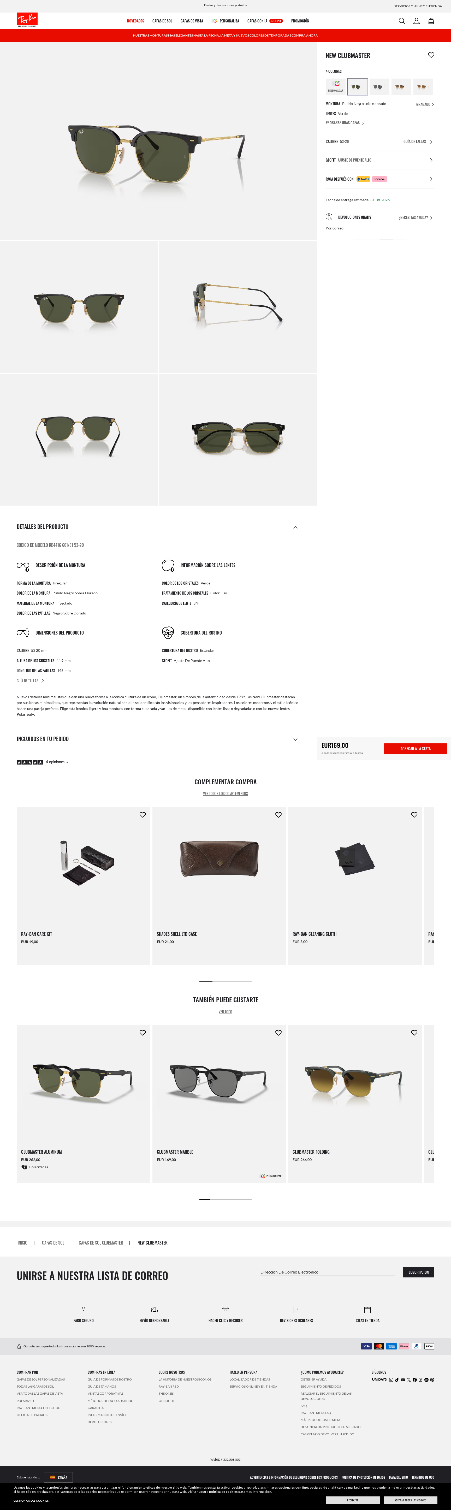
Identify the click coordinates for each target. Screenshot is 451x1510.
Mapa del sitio (398, 1477)
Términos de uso (423, 1477)
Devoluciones (100, 1422)
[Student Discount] (379, 1379)
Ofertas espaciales (32, 1415)
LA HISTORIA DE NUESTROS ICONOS (185, 1379)
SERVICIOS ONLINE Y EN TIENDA (253, 1387)
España (62, 1477)
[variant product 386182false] (379, 87)
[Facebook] (415, 1380)
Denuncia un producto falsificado (331, 1427)
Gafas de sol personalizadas (41, 1379)
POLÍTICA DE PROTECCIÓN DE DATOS (363, 1477)
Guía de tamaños (102, 1387)
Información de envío (107, 1415)
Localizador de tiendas (250, 1379)
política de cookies (223, 1492)
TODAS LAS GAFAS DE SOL (35, 1387)
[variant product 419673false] (423, 87)
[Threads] (420, 1380)
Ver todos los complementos (225, 793)
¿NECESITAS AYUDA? (413, 218)
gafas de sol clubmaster (101, 1243)
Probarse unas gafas (343, 122)
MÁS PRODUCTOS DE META (320, 1420)
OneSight (167, 1401)
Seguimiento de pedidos (321, 1387)
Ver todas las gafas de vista (40, 1394)
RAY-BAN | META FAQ (316, 1413)
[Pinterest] (432, 1380)
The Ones (166, 1394)
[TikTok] (397, 1380)
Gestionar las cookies (31, 1500)
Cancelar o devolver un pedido (327, 1434)
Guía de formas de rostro (110, 1379)
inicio (22, 1243)
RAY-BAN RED (169, 1387)
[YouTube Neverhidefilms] (403, 1380)
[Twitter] (409, 1380)
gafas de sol (53, 1243)
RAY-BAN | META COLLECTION (39, 1408)
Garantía (96, 1408)
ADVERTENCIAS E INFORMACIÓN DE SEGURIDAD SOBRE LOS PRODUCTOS (294, 1477)
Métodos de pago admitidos (111, 1401)
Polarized (25, 1401)
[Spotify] (426, 1380)
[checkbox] (431, 55)
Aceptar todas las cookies (411, 1500)
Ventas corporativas (105, 1394)
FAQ (304, 1406)
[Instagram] (391, 1380)
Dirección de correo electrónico (289, 1271)
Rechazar (353, 1500)
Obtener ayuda (314, 1379)
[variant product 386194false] (401, 87)
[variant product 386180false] (357, 87)
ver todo (225, 1011)
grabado (423, 104)
